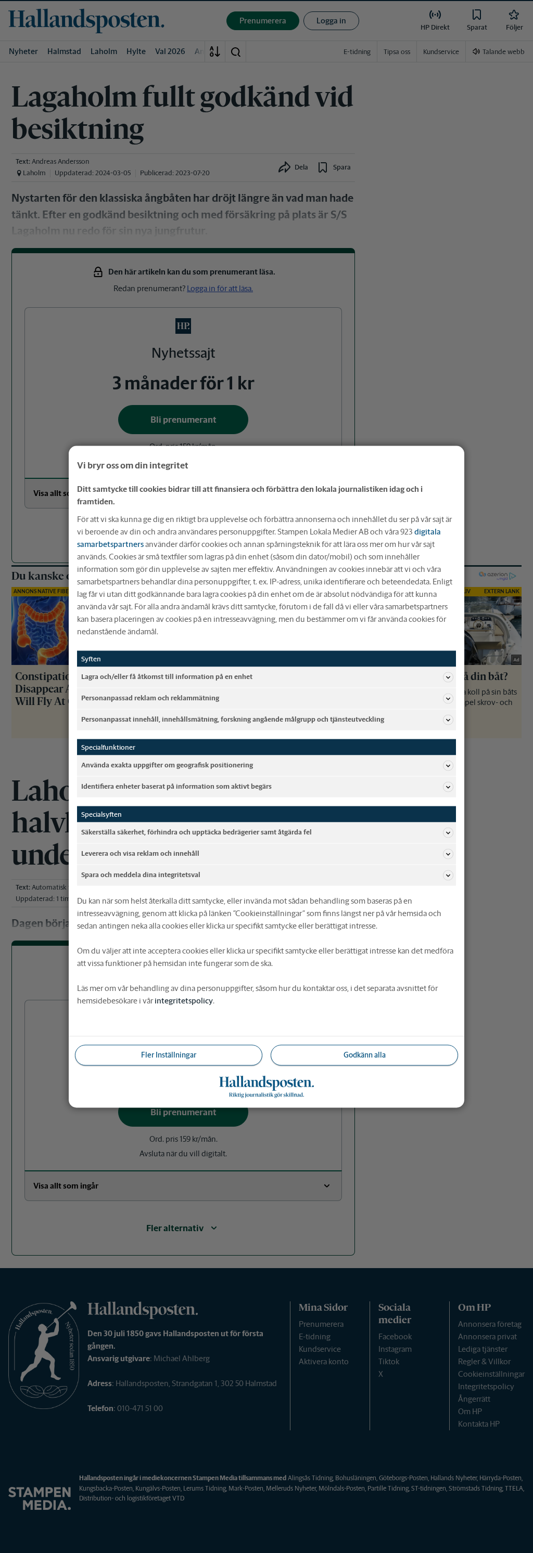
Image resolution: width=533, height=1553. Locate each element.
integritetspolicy (184, 1000)
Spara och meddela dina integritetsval (140, 874)
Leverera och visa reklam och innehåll (140, 853)
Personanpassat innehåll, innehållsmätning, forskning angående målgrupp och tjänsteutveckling (232, 719)
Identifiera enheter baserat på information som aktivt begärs (176, 786)
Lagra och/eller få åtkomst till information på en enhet (166, 676)
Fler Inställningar (168, 1054)
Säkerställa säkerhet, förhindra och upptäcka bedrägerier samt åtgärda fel (196, 832)
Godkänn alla (365, 1054)
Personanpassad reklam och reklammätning (150, 698)
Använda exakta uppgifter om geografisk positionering (167, 765)
